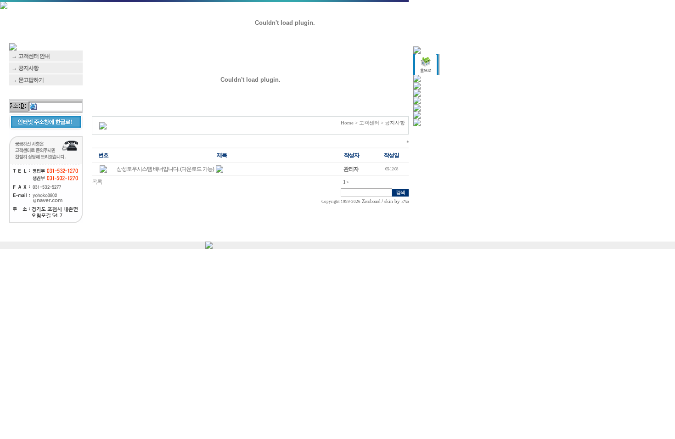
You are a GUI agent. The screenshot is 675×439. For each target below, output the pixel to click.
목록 (97, 182)
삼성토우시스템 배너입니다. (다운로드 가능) (165, 169)
